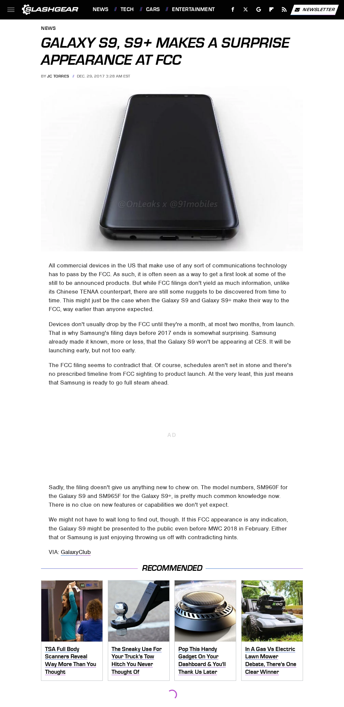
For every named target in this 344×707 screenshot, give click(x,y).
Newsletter (319, 9)
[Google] (259, 9)
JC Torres (58, 76)
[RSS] (284, 9)
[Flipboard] (271, 9)
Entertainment (193, 9)
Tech (127, 9)
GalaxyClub (76, 552)
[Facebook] (233, 9)
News (100, 9)
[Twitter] (246, 9)
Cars (153, 9)
